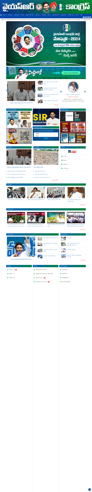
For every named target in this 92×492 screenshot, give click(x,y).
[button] (12, 43)
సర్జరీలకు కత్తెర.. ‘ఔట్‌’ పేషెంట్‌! (40, 171)
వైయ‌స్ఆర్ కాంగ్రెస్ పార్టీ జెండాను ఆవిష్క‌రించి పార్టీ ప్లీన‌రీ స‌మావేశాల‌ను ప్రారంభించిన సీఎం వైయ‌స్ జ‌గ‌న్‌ (36, 226)
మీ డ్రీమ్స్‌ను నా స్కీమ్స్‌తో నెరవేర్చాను (49, 256)
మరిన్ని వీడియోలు (82, 229)
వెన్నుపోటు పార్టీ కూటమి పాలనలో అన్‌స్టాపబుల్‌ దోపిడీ (17, 171)
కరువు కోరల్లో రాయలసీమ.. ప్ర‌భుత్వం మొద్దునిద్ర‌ (19, 19)
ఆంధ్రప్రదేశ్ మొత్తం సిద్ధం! (71, 250)
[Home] (46, 7)
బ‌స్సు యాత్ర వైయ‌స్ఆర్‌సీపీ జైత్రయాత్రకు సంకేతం (21, 259)
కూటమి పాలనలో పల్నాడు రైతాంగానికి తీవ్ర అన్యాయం (21, 103)
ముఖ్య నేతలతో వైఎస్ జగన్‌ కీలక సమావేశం (54, 200)
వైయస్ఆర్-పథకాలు (56, 15)
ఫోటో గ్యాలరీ (9, 185)
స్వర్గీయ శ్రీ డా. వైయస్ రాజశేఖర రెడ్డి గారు (73, 94)
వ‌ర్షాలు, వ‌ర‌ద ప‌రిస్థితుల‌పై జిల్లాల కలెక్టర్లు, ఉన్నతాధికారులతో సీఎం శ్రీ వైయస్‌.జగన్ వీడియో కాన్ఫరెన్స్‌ (75, 226)
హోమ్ (1, 15)
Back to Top (89, 489)
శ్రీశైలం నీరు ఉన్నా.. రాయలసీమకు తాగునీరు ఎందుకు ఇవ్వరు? (78, 19)
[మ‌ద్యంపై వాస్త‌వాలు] (73, 127)
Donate (77, 15)
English (81, 15)
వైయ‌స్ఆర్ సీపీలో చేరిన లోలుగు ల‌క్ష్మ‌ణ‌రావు (50, 238)
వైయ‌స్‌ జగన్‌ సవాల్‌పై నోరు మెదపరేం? (41, 174)
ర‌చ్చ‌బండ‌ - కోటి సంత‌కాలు (30, 15)
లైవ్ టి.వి (49, 15)
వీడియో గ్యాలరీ (10, 209)
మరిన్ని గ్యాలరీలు (82, 205)
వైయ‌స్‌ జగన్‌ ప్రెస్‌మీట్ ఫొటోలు (33, 200)
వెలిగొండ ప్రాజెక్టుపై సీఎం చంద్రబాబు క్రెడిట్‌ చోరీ (15, 177)
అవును (37, 133)
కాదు (37, 136)
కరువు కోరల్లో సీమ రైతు (38, 167)
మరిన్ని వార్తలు (56, 105)
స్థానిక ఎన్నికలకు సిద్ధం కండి (79, 488)
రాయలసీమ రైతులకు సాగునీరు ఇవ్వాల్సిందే (51, 101)
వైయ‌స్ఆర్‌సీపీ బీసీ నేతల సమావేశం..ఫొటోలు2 (75, 200)
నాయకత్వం (10, 15)
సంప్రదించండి (63, 15)
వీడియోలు (37, 15)
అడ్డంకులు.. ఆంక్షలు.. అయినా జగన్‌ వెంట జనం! (43, 177)
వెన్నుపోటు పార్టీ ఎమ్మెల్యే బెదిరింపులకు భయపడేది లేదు (19, 167)
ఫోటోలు (22, 15)
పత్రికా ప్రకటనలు (17, 15)
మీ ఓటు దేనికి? (69, 238)
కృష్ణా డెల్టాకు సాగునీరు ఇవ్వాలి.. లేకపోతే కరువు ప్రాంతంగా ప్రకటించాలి (56, 19)
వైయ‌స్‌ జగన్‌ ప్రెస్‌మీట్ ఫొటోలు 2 (13, 200)
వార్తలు (4, 15)
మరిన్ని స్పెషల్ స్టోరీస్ (55, 180)
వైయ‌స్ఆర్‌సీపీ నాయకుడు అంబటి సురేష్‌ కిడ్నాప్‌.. (36, 19)
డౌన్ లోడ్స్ (43, 15)
